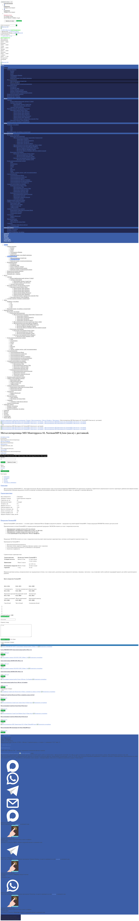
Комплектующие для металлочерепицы (21, 84)
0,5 (1, 447)
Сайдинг (9, 100)
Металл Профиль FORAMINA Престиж (28, 148)
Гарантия (6, 233)
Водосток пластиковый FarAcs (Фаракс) (24, 158)
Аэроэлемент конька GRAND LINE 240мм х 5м (12, 660)
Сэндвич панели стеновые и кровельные (18, 121)
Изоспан (12, 169)
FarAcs (12, 165)
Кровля (6, 68)
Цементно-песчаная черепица (15, 94)
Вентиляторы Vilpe (19, 187)
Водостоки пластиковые (17, 152)
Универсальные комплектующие (16, 200)
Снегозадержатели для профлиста (19, 182)
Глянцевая (3, 453)
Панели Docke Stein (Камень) (22, 111)
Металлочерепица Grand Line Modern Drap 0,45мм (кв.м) (14, 716)
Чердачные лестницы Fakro (17, 222)
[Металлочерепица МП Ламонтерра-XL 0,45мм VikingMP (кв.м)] (19, 724)
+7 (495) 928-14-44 (6, 30)
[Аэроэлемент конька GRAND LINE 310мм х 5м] (14, 668)
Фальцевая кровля (12, 85)
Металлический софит (16, 204)
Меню (2, 65)
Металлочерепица (12, 79)
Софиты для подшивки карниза (15, 201)
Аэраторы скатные (19, 198)
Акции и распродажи (13, 226)
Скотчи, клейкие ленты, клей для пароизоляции (23, 172)
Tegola (12, 72)
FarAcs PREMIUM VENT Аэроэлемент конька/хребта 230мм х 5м (16, 649)
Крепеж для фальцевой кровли (18, 91)
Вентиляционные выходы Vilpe (22, 188)
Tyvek (12, 166)
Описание (6, 476)
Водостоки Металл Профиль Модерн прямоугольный (31, 150)
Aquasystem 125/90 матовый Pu (25, 140)
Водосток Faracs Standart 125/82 (25, 159)
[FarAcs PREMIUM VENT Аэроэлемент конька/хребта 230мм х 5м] (19, 646)
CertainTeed (13, 76)
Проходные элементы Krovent (22, 197)
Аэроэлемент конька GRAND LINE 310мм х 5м (12, 671)
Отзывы (6, 478)
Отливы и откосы (12, 230)
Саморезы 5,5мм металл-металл (19, 224)
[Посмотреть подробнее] (45, 646)
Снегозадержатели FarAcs (17, 178)
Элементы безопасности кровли (16, 208)
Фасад (5, 98)
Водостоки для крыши (13, 134)
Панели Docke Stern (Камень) (22, 113)
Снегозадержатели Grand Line (18, 177)
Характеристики (6, 493)
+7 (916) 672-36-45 (13, 31)
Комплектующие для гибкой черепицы (21, 78)
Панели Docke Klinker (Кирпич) (22, 116)
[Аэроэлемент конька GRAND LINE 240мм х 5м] (14, 657)
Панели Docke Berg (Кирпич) (22, 114)
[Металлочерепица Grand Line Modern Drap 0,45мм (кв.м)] (17, 713)
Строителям (7, 239)
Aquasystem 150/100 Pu (23, 142)
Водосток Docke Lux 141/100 (25, 155)
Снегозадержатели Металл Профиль (20, 179)
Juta (11, 168)
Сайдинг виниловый (16, 103)
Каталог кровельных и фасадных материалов (13, 420)
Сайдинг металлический (17, 107)
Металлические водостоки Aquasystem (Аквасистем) (28, 137)
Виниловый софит (15, 203)
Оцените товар (5, 622)
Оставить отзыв (5, 437)
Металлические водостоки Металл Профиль (26, 146)
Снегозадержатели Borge (17, 175)
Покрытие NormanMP (8, 520)
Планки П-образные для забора (15, 232)
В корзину (19, 21)
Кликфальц (13, 87)
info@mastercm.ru (15, 30)
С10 (11, 127)
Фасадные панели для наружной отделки (18, 108)
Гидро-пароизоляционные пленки (16, 161)
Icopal (11, 74)
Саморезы (10, 223)
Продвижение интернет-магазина (10, 753)
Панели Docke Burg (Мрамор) (22, 117)
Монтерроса (56, 420)
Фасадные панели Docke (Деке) (19, 110)
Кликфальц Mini (14, 88)
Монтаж (6, 235)
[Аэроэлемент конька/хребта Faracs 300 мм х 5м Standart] (16, 679)
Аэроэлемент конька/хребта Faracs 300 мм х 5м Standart (14, 682)
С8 (11, 126)
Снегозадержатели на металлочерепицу (21, 181)
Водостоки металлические (17, 136)
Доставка (6, 238)
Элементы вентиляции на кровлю (16, 184)
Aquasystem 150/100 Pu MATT (25, 143)
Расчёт (5, 479)
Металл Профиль (15, 82)
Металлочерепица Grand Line (18, 81)
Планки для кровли (12, 229)
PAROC (12, 217)
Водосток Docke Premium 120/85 (25, 156)
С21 (11, 130)
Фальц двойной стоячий (17, 90)
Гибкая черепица (11, 69)
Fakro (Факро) (14, 220)
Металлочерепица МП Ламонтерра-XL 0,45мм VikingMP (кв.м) (15, 727)
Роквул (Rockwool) (15, 216)
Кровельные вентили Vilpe (21, 191)
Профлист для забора (13, 124)
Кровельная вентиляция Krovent (19, 193)
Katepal (12, 71)
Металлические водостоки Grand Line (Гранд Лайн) (28, 145)
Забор (5, 123)
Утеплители (10, 214)
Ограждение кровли (15, 213)
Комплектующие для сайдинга (22, 105)
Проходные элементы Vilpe (21, 190)
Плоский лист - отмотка (13, 97)
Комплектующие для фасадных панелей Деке (26, 119)
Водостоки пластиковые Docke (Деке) (24, 153)
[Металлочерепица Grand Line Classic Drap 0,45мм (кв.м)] (17, 702)
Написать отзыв (5, 616)
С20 (11, 129)
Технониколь (13, 164)
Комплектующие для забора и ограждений (18, 132)
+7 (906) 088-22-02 (18, 33)
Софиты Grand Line (15, 206)
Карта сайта (7, 735)
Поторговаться (4, 471)
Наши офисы (7, 240)
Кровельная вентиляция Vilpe (18, 185)
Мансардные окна (12, 219)
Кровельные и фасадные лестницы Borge (21, 210)
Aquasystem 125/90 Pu (23, 139)
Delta (11, 162)
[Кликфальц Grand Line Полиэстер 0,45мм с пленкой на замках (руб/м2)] (21, 691)
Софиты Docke (14, 207)
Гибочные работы (9, 227)
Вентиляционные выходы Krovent (23, 194)
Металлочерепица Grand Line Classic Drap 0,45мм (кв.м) (14, 705)
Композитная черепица (13, 95)
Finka (11, 171)
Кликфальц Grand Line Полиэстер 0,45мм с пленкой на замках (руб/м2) (17, 694)
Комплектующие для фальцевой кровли (21, 92)
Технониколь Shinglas (16, 75)
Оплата (6, 236)
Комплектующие (8, 133)
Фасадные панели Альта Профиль (19, 120)
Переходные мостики (16, 211)
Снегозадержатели (12, 174)
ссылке (18, 824)
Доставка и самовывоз (10, 482)
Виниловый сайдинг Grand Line (22, 104)
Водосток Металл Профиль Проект (26, 149)
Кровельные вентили (19, 195)
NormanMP (4, 450)
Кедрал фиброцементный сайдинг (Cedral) (22, 101)
